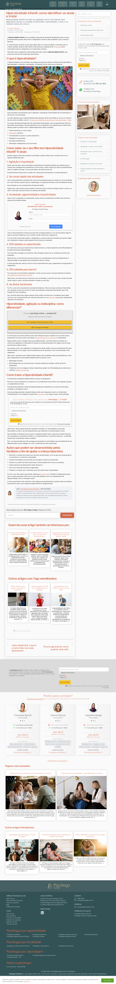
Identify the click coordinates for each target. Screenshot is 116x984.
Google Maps (102, 974)
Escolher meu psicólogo (13, 920)
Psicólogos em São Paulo (65, 946)
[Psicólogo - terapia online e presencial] (58, 886)
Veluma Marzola (14, 28)
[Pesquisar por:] (32, 515)
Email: (31, 218)
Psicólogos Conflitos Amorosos (67, 934)
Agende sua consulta (35, 699)
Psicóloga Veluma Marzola (30, 489)
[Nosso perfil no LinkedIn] (42, 912)
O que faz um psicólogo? (88, 141)
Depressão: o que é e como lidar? (91, 164)
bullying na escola (22, 370)
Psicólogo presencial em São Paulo (91, 30)
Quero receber (16, 420)
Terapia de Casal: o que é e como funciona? (91, 153)
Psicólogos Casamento (39, 934)
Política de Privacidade (63, 424)
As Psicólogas (84, 159)
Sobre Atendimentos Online (14, 900)
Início (6, 9)
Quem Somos (10, 898)
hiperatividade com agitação (46, 338)
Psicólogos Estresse (38, 936)
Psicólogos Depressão (91, 934)
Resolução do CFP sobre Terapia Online (52, 900)
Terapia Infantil (26, 631)
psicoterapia (45, 474)
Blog (10, 9)
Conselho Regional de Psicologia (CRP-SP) (53, 902)
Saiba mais (26, 981)
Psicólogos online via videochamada (85, 916)
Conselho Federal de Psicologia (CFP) (51, 904)
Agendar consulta (11, 922)
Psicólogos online (86, 25)
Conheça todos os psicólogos (57, 761)
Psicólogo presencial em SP (82, 913)
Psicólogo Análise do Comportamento (44, 955)
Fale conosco (10, 914)
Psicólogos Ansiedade (13, 934)
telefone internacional (19, 411)
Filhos (18, 631)
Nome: (31, 212)
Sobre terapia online (86, 35)
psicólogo (52, 297)
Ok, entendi (107, 980)
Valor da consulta (11, 924)
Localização (71, 971)
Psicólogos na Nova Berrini (41, 946)
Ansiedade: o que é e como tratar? (91, 146)
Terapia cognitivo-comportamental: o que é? (92, 170)
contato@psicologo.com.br (58, 971)
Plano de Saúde (11, 916)
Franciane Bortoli (11, 966)
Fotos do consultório (12, 902)
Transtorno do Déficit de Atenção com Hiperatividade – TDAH (50, 120)
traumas (58, 47)
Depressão (12, 133)
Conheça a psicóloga (93, 195)
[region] (58, 980)
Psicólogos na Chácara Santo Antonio (18, 946)
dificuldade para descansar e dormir (19, 275)
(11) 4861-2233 (45, 971)
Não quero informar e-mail (25, 226)
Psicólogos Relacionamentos (67, 936)
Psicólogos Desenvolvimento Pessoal (18, 936)
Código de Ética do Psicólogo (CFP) (51, 898)
